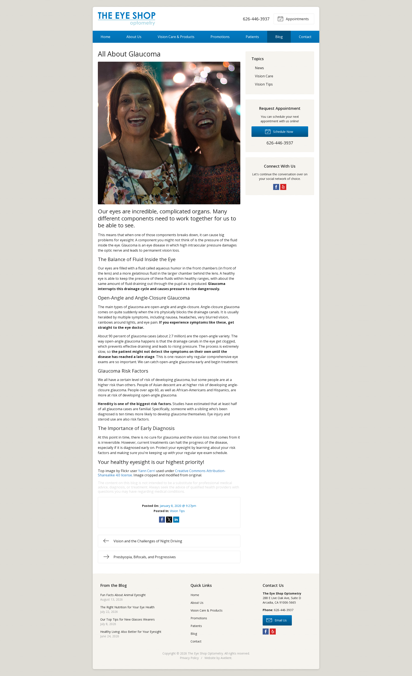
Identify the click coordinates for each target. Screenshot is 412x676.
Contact (305, 36)
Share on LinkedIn (176, 520)
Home (105, 36)
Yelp (283, 187)
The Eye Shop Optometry (205, 653)
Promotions (220, 36)
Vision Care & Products (176, 36)
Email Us (280, 620)
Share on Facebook (162, 520)
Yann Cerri (146, 470)
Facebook (276, 187)
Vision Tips (177, 511)
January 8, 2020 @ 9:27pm (178, 506)
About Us (133, 36)
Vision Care (264, 76)
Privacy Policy (189, 658)
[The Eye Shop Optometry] (126, 19)
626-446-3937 (256, 19)
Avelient (226, 658)
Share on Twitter (169, 520)
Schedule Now (282, 132)
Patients (252, 36)
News (259, 68)
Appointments (297, 19)
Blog (279, 36)
